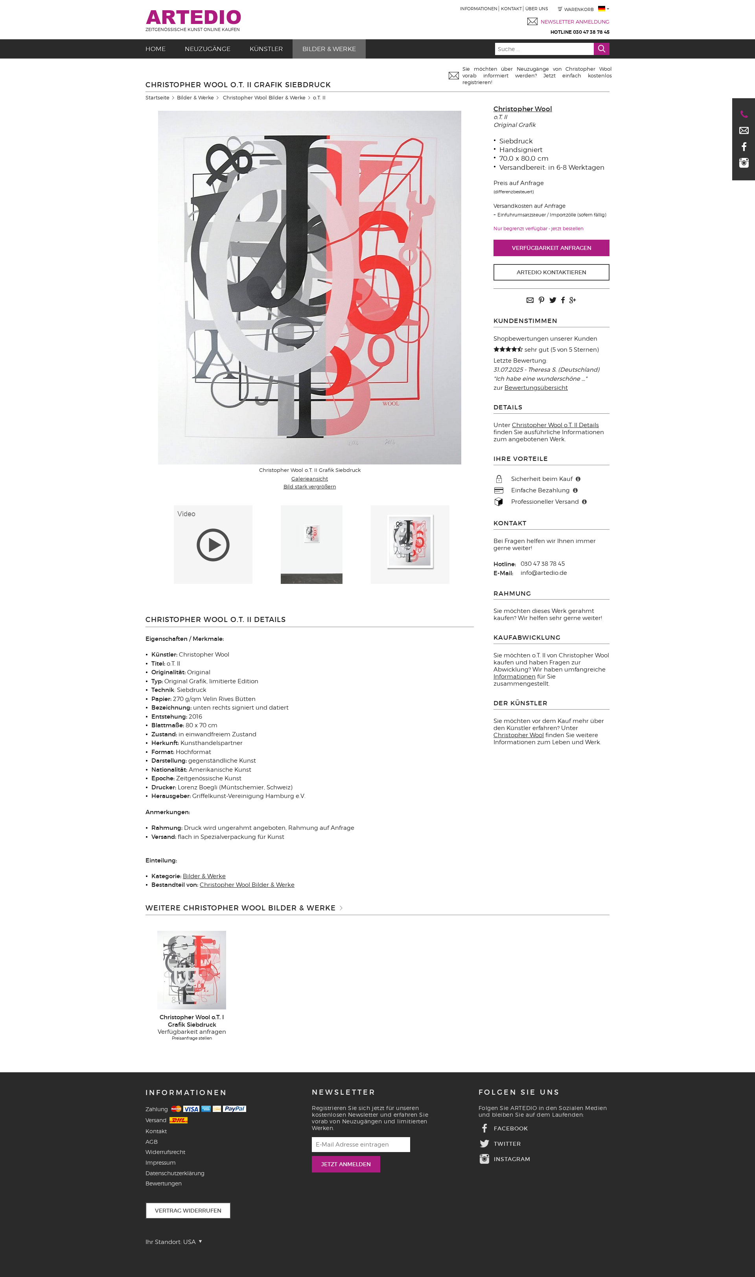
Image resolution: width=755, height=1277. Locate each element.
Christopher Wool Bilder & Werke (264, 97)
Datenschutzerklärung (174, 1173)
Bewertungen (163, 1183)
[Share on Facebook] (563, 301)
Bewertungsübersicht (536, 387)
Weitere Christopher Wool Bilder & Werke (240, 908)
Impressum (160, 1162)
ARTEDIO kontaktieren (551, 272)
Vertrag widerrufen (188, 1210)
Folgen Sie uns (519, 1092)
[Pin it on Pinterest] (541, 301)
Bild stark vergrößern (310, 486)
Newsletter (344, 1092)
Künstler (266, 49)
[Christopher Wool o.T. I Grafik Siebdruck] (191, 969)
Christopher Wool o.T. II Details (555, 425)
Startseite (157, 97)
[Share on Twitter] (552, 301)
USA (190, 1242)
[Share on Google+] (572, 301)
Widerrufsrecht (165, 1152)
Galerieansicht (309, 478)
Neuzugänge (207, 49)
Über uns (536, 8)
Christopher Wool (523, 109)
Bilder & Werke (329, 49)
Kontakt (511, 8)
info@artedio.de (544, 572)
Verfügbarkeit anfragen (551, 247)
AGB (151, 1141)
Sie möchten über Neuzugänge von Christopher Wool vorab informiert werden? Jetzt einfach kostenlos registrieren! (537, 75)
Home (155, 49)
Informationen (478, 8)
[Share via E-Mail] (530, 301)
